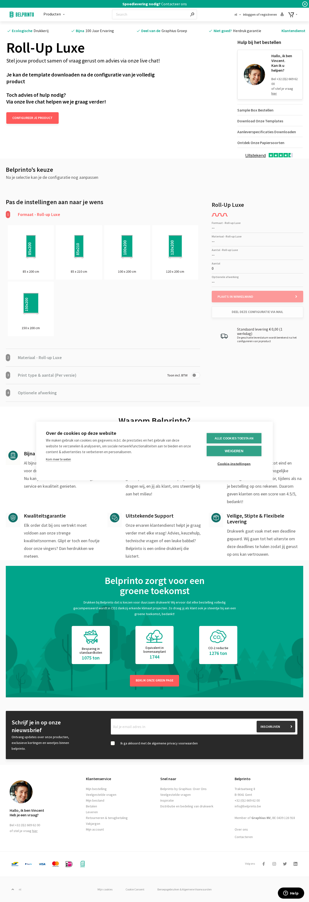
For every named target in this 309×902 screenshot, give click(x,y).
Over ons (241, 829)
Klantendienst (293, 30)
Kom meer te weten (58, 459)
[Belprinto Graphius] (22, 14)
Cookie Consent (135, 889)
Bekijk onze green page (154, 680)
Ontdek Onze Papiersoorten (260, 142)
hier (274, 93)
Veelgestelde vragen (101, 794)
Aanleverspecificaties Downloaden (266, 131)
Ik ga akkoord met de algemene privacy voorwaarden (159, 743)
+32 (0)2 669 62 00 (247, 800)
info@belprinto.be (248, 806)
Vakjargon (93, 823)
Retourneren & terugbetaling (107, 818)
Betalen (91, 806)
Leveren (92, 812)
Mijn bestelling (96, 789)
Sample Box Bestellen (255, 110)
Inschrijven (270, 726)
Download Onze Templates (260, 120)
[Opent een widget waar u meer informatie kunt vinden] (291, 894)
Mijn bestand (95, 800)
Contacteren (244, 837)
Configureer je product (32, 118)
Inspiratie (167, 800)
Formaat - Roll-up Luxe (33, 214)
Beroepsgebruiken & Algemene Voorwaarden (184, 889)
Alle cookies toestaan (234, 438)
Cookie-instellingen (234, 464)
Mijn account (95, 829)
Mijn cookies (105, 889)
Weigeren (234, 451)
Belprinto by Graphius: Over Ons (183, 789)
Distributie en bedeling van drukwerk (186, 806)
